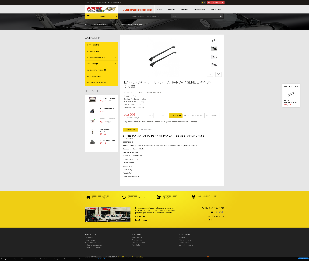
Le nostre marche (186, 245)
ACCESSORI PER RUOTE (96, 57)
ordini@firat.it (219, 212)
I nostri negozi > (142, 220)
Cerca (94, 24)
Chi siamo (89, 238)
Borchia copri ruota (108, 119)
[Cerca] (221, 16)
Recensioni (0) (146, 129)
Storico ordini (137, 240)
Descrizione (130, 129)
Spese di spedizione (93, 243)
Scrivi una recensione (153, 92)
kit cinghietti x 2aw (107, 98)
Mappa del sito (185, 240)
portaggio (195, 122)
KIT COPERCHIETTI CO (107, 140)
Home (87, 24)
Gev (134, 96)
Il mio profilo (137, 238)
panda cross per (178, 122)
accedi (99, 2)
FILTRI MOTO (93, 45)
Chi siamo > (140, 216)
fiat (187, 122)
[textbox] (197, 16)
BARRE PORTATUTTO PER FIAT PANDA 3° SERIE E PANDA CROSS (120, 24)
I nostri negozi (90, 240)
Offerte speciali (185, 243)
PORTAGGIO (93, 51)
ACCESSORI (92, 64)
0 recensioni (138, 92)
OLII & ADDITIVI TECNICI (96, 70)
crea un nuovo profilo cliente (112, 2)
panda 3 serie (166, 122)
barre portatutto (135, 122)
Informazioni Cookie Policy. (98, 259)
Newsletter (136, 245)
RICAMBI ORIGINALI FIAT (96, 82)
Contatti (182, 238)
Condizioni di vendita (93, 247)
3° (189, 122)
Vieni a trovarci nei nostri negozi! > (145, 16)
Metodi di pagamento (93, 245)
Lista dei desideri (138, 243)
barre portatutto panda (151, 122)
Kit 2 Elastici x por (107, 108)
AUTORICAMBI (94, 76)
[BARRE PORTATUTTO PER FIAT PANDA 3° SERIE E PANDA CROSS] (214, 40)
